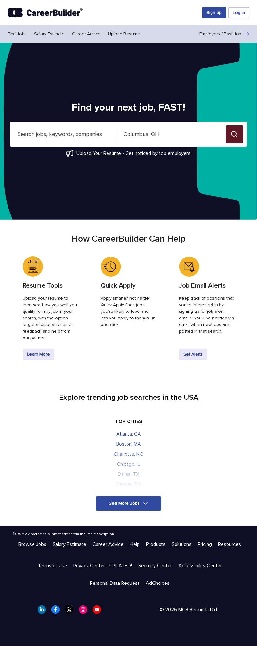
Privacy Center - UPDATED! (102, 565)
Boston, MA (128, 444)
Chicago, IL (128, 464)
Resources (229, 544)
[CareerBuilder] (45, 12)
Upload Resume (124, 33)
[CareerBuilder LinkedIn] (43, 611)
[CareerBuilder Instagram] (85, 611)
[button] (234, 134)
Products (155, 544)
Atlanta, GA (128, 434)
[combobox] (63, 134)
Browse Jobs (32, 544)
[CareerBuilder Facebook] (57, 611)
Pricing (205, 544)
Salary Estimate (49, 33)
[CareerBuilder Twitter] (71, 611)
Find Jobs (17, 33)
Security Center (155, 565)
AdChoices (158, 583)
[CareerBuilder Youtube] (99, 611)
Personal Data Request (114, 583)
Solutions (181, 544)
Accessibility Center (200, 565)
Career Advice (86, 33)
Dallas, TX (128, 474)
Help (135, 544)
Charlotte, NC (128, 454)
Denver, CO (128, 484)
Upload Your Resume (98, 153)
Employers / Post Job (220, 33)
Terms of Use (52, 565)
